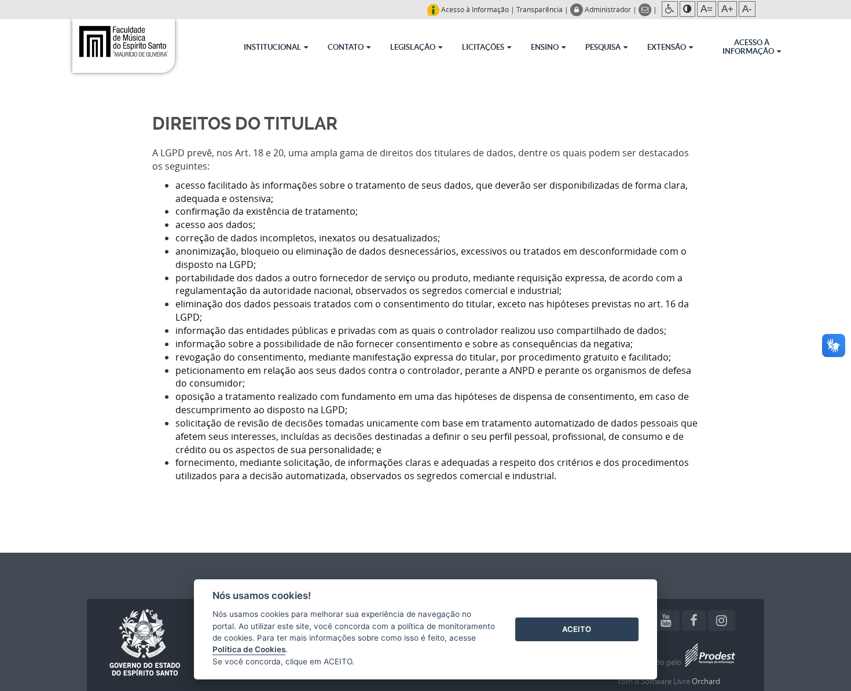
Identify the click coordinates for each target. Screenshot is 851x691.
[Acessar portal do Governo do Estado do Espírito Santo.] (144, 643)
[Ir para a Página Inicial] (123, 44)
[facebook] (694, 620)
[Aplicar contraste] (687, 9)
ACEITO (576, 629)
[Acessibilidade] (670, 9)
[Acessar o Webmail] (646, 9)
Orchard (706, 681)
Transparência (539, 9)
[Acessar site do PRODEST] (709, 662)
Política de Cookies (248, 649)
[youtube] (666, 620)
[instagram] (721, 620)
